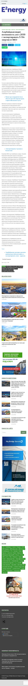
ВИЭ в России (21, 548)
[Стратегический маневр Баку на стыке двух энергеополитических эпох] (14, 341)
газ (15, 562)
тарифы (22, 568)
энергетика (4, 572)
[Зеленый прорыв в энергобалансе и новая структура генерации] (14, 317)
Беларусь (19, 547)
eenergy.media (9, 615)
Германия (16, 550)
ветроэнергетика (15, 560)
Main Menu (7, 24)
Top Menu (5, 1)
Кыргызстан (19, 552)
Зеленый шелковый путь (13, 267)
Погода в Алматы (6, 631)
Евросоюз (4, 552)
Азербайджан (9, 266)
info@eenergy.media (10, 613)
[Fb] (23, 3)
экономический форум (7, 270)
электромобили (9, 570)
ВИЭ (14, 266)
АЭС (3, 547)
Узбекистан (15, 556)
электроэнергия (17, 570)
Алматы (14, 547)
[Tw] (26, 3)
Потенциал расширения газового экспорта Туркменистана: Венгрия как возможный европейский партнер (12, 661)
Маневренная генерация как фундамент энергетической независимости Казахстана (13, 296)
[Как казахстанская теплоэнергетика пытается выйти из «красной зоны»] (6, 534)
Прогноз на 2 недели (7, 635)
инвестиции (13, 564)
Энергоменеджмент (20, 29)
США (3, 556)
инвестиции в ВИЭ (21, 564)
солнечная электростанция (19, 566)
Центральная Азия (10, 558)
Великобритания (5, 550)
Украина (20, 556)
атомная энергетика (6, 560)
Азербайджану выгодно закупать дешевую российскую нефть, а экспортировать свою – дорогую (16, 254)
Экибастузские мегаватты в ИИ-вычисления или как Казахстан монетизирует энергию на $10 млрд (18, 394)
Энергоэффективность (20, 558)
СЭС (16, 268)
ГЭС (11, 550)
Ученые (4, 558)
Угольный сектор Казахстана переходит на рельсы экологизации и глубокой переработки (18, 419)
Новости (13, 29)
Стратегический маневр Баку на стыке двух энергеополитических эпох (13, 343)
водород (21, 560)
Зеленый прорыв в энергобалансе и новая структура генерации (13, 320)
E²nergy (10, 42)
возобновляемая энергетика (8, 562)
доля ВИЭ (4, 267)
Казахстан (10, 552)
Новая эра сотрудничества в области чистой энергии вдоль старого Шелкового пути (15, 98)
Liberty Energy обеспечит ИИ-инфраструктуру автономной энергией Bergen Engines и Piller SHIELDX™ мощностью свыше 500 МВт (18, 384)
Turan (3, 249)
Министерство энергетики (8, 268)
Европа (20, 550)
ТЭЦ (10, 556)
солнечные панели (16, 568)
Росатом (17, 554)
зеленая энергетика (6, 564)
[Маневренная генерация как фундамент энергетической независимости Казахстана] (14, 294)
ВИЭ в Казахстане (13, 548)
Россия (22, 554)
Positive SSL (4, 677)
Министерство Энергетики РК (8, 554)
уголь (3, 570)
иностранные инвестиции (7, 566)
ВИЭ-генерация (19, 266)
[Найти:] (14, 432)
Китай (21, 267)
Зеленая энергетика (6, 29)
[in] (24, 3)
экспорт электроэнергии (8, 271)
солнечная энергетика (6, 568)
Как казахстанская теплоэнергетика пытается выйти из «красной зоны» (17, 536)
